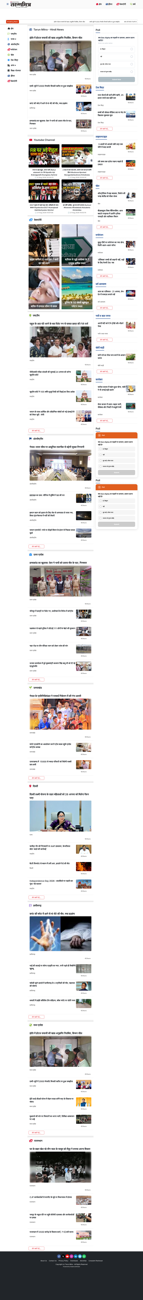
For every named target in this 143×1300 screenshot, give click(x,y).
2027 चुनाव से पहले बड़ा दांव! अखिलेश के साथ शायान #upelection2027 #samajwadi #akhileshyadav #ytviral (44, 207)
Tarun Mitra (69, 1264)
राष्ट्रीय (13, 34)
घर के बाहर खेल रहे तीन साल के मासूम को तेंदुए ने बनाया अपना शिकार (60, 1148)
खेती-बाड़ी (101, 365)
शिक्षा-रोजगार (15, 70)
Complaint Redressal (96, 1261)
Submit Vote (116, 79)
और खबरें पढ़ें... (36, 431)
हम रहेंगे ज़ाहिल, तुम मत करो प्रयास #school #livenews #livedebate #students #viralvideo (77, 207)
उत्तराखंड (32, 733)
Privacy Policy (63, 1261)
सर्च (133, 4)
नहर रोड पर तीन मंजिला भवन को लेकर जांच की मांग (49, 646)
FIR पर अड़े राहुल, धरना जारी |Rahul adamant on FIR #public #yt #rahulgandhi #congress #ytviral (44, 172)
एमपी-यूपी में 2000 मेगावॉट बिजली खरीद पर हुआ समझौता (64, 22)
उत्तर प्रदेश (33, 128)
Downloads (74, 1261)
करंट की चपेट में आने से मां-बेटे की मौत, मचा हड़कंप (97, 22)
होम (100, 4)
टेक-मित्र (14, 60)
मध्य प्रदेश (33, 75)
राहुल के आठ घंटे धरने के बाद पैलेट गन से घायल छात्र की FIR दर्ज (59, 323)
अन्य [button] (12, 65)
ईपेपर (110, 4)
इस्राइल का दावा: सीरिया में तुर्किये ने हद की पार (47, 495)
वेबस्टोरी (122, 4)
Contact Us (53, 1261)
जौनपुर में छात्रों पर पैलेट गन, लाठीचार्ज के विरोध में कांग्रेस (51, 611)
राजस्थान (32, 1186)
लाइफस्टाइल (101, 154)
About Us (44, 1261)
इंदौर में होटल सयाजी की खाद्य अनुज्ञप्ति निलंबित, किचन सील (28, 22)
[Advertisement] (44, 13)
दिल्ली (31, 868)
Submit (116, 472)
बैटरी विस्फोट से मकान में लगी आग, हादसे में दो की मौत (50, 863)
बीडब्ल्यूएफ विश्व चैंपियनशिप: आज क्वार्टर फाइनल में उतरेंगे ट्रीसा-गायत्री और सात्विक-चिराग (110, 213)
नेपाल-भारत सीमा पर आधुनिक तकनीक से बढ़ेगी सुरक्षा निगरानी (57, 446)
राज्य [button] (12, 39)
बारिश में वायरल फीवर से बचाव (44, 306)
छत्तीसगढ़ (32, 108)
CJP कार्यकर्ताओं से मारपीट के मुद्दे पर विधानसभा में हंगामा (51, 1197)
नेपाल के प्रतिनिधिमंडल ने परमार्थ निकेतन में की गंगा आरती (55, 695)
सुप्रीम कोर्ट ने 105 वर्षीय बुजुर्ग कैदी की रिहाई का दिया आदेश (52, 392)
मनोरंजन (13, 49)
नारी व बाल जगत (103, 334)
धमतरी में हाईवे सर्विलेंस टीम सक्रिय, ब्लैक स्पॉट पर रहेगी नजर (52, 1000)
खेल (12, 55)
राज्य (31, 835)
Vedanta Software (75, 1266)
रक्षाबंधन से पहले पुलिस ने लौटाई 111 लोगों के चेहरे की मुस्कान (52, 628)
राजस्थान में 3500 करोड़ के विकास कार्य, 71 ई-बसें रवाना (51, 1232)
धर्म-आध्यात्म (101, 302)
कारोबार (100, 397)
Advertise (83, 1261)
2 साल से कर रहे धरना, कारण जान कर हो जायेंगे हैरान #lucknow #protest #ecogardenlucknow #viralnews (77, 172)
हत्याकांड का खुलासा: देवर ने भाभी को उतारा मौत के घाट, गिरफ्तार (58, 562)
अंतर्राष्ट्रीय (14, 44)
